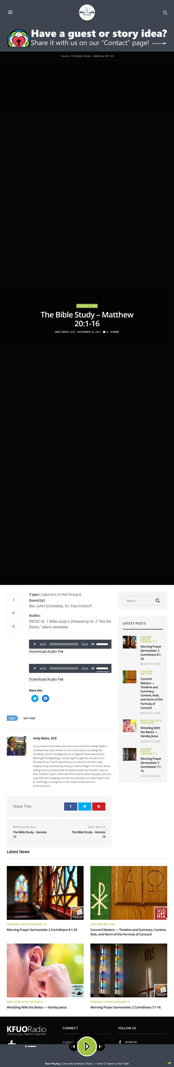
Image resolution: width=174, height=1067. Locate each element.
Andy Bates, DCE (65, 332)
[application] (70, 644)
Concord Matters (146, 672)
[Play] (35, 644)
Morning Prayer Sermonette (148, 639)
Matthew (29, 718)
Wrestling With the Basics (151, 721)
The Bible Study (87, 306)
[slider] (103, 644)
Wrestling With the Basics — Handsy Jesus (150, 732)
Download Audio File (46, 651)
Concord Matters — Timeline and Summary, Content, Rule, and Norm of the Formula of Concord (151, 693)
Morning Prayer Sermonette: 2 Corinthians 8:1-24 (151, 652)
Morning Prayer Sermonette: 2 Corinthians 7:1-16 (151, 765)
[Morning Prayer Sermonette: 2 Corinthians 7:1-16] (129, 754)
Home (64, 56)
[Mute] (93, 644)
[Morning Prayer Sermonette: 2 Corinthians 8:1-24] (129, 642)
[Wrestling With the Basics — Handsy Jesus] (129, 725)
